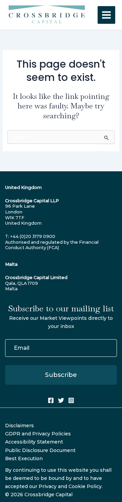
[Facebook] (51, 400)
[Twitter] (61, 400)
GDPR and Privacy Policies (38, 434)
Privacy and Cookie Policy (70, 486)
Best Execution (24, 458)
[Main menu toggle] (106, 15)
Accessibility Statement (34, 442)
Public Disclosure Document (40, 450)
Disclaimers (19, 425)
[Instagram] (71, 400)
